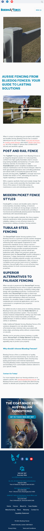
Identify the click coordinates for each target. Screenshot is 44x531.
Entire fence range (22, 422)
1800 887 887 (22, 473)
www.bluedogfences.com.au (26, 379)
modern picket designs (12, 142)
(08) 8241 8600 (22, 483)
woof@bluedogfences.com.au (22, 477)
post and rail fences (32, 140)
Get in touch (22, 417)
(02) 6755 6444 (22, 490)
